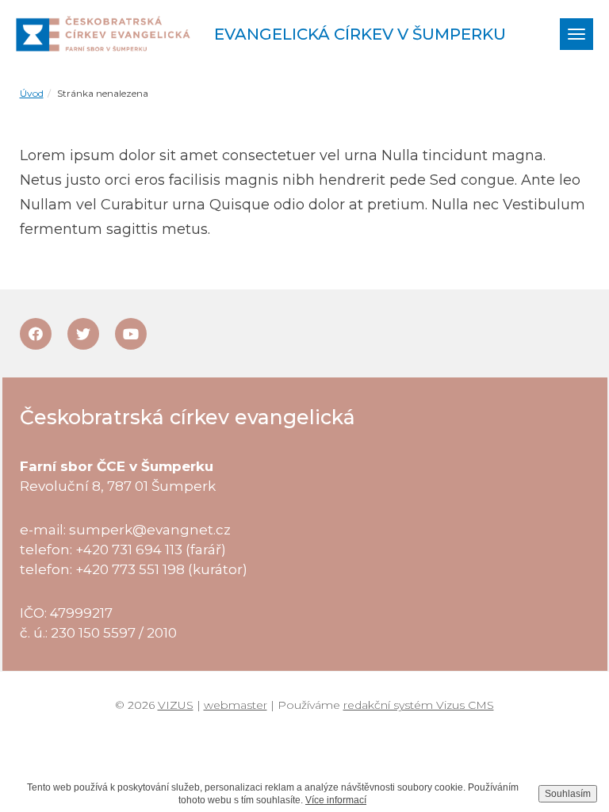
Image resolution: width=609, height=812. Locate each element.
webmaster (235, 705)
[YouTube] (131, 334)
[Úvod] (103, 34)
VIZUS (175, 705)
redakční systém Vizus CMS (418, 705)
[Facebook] (36, 334)
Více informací (335, 800)
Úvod (32, 93)
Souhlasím (568, 793)
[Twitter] (83, 334)
